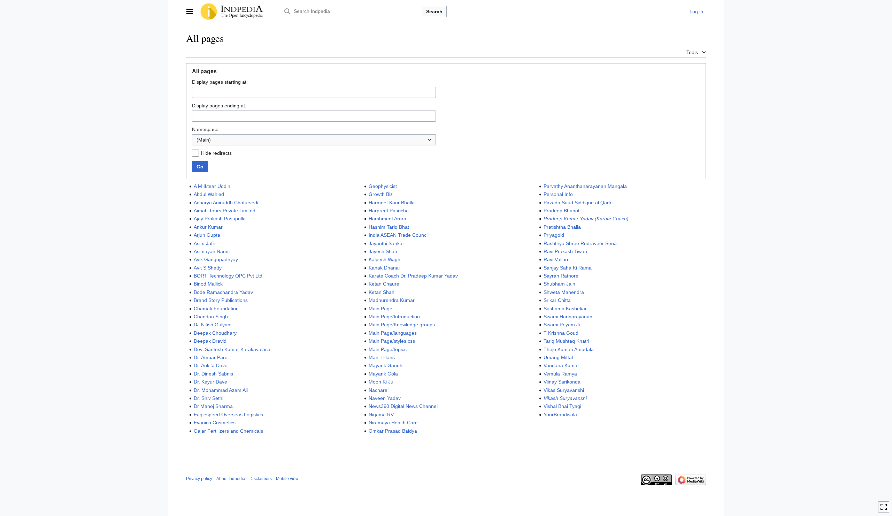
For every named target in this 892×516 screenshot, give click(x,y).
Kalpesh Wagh (384, 259)
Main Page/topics (388, 349)
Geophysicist (383, 186)
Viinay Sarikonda (562, 382)
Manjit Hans (382, 357)
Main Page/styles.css (392, 341)
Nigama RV (381, 414)
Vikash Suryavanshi (565, 398)
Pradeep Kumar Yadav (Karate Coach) (586, 218)
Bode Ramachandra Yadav (223, 292)
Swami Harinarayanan (568, 316)
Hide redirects (216, 153)
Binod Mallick (208, 284)
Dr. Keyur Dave (210, 382)
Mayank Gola (383, 374)
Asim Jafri (204, 243)
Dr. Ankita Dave (211, 365)
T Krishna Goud (561, 333)
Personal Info (558, 194)
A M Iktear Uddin (212, 186)
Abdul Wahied (209, 194)
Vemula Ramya (560, 374)
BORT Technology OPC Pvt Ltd (228, 276)
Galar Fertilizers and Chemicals (228, 431)
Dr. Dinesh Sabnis (213, 374)
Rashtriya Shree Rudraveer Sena (580, 243)
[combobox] (314, 139)
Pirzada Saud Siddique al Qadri (578, 202)
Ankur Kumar (208, 227)
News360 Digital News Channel (403, 406)
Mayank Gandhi (386, 365)
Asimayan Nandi (212, 251)
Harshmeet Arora (387, 218)
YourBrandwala (560, 414)
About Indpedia (230, 478)
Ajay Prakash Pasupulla (220, 218)
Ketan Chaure (384, 284)
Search (434, 11)
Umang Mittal (558, 357)
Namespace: (206, 129)
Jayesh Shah (383, 251)
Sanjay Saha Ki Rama (568, 268)
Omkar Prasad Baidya (393, 431)
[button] (189, 11)
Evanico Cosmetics (215, 422)
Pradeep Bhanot (561, 210)
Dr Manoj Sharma (213, 406)
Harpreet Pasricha (389, 210)
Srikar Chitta (557, 300)
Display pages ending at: (219, 105)
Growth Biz (381, 194)
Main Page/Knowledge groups (402, 324)
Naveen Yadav (385, 398)
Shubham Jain (559, 284)
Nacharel (379, 390)
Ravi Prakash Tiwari (565, 251)
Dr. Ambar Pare (211, 357)
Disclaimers (260, 478)
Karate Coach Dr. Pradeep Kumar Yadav (413, 276)
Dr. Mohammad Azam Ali (221, 390)
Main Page (380, 308)
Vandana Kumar (561, 365)
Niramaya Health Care (393, 422)
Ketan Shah (381, 292)
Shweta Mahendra (564, 292)
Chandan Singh (211, 316)
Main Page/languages (393, 333)
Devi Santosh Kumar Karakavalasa (232, 349)
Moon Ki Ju (381, 382)
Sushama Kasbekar (565, 308)
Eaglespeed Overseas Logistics (228, 414)
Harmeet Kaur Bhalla (392, 202)
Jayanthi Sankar (386, 243)
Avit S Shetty (208, 268)
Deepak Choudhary (215, 333)
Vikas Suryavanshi (564, 390)
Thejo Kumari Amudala (569, 349)
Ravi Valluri (556, 259)
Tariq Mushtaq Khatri (566, 341)
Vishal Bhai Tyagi (562, 406)
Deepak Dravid (210, 341)
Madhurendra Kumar (392, 300)
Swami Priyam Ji (562, 324)
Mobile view (287, 478)
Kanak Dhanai (384, 268)
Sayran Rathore (561, 276)
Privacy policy (199, 478)
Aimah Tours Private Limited (224, 210)
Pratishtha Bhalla (562, 227)
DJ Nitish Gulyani (212, 324)
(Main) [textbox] (204, 140)
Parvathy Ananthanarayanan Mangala (585, 186)
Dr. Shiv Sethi (208, 398)
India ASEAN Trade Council (399, 235)
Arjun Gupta (207, 235)
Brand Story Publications (221, 300)
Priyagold (554, 235)
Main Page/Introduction (394, 316)
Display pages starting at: (220, 82)
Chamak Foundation (216, 308)
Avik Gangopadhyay (216, 259)
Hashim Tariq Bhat (389, 227)
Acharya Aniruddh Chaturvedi (226, 202)
